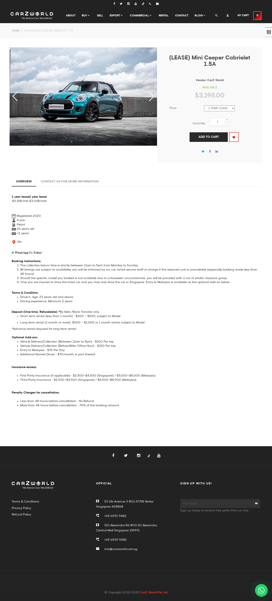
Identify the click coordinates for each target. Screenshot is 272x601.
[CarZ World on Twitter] (123, 4)
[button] (151, 96)
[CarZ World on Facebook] (116, 4)
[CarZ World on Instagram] (131, 4)
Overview (24, 181)
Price (173, 108)
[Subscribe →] (256, 503)
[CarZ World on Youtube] (138, 4)
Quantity (199, 123)
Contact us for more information (70, 181)
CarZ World (215, 80)
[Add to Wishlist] (234, 137)
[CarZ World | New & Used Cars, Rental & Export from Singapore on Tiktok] (149, 458)
